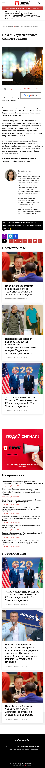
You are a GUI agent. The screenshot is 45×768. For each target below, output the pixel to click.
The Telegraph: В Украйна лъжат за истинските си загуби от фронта (21, 526)
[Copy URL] (40, 241)
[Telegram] (35, 241)
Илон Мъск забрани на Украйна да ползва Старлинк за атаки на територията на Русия (19, 290)
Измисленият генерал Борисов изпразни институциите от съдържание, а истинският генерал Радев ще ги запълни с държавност (22, 346)
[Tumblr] (30, 241)
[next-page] (42, 16)
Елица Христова (11, 100)
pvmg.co (29, 765)
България (11, 26)
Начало (4, 26)
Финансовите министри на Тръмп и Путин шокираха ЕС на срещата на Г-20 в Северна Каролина (22, 402)
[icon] (4, 237)
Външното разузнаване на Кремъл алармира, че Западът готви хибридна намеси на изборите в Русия (21, 518)
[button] (40, 3)
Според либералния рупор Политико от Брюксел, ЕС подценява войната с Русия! (22, 534)
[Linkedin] (25, 241)
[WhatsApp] (20, 241)
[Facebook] (11, 241)
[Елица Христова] (10, 192)
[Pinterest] (16, 241)
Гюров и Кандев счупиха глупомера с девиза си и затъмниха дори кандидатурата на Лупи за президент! (21, 509)
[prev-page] (3, 16)
